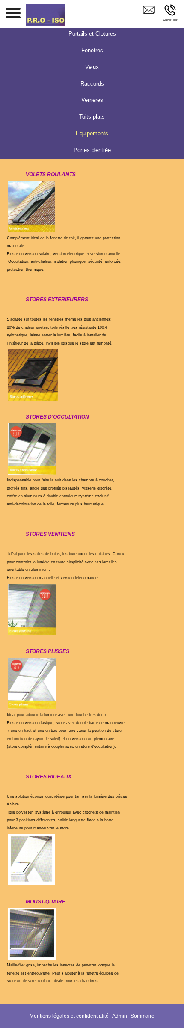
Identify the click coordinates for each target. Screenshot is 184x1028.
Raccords (92, 83)
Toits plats (92, 116)
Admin (119, 1016)
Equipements (92, 133)
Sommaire (142, 1016)
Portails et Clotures (92, 33)
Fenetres (92, 50)
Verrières (92, 100)
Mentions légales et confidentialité (69, 1016)
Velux (92, 67)
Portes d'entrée (92, 150)
